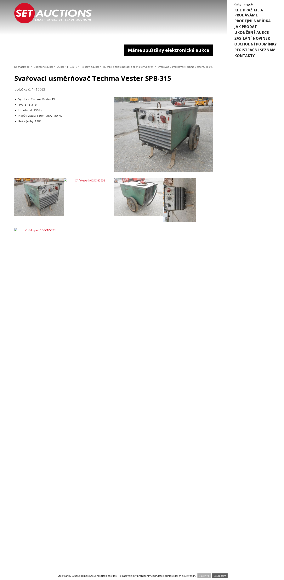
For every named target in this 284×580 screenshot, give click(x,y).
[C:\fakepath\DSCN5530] (39, 203)
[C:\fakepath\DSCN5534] (138, 203)
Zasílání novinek (252, 38)
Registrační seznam (255, 49)
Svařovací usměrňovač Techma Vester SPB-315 (185, 66)
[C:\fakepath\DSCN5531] (39, 253)
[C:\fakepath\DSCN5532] (188, 203)
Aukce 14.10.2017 (67, 66)
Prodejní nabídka (252, 20)
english (248, 4)
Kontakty (244, 55)
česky (237, 4)
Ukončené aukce (251, 32)
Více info (204, 575)
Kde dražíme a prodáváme (248, 13)
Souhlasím (220, 575)
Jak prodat (245, 26)
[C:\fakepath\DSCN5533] (89, 203)
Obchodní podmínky (255, 44)
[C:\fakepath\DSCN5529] (163, 171)
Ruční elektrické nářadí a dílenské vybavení (128, 66)
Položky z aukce (90, 66)
